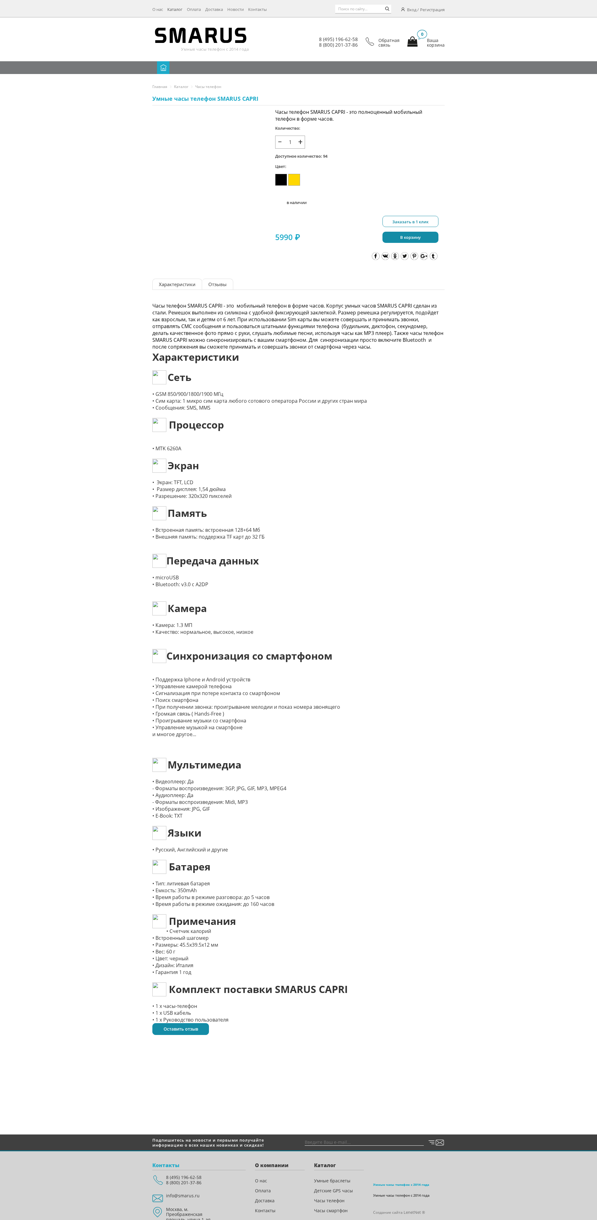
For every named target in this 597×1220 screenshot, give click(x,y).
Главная (159, 86)
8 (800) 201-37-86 (338, 45)
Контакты (257, 9)
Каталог (175, 9)
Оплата (194, 9)
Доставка (214, 9)
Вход (411, 9)
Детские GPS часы (333, 1191)
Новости (235, 9)
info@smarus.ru (183, 1196)
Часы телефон (208, 86)
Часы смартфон (331, 1210)
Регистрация (432, 9)
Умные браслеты (332, 1181)
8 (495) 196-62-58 (338, 39)
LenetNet (412, 1212)
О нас (157, 9)
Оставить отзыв (181, 1029)
